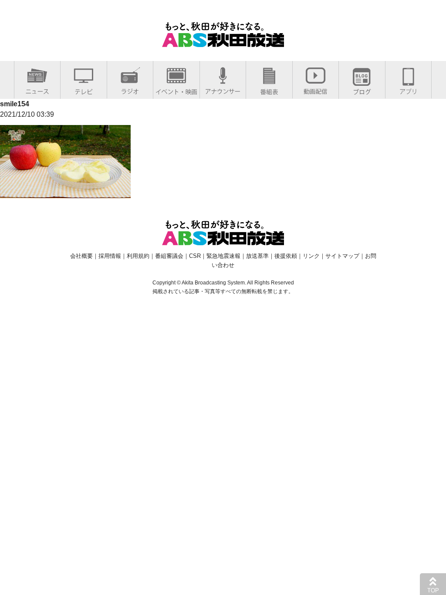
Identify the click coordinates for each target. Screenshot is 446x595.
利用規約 (138, 256)
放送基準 (257, 256)
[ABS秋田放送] (223, 41)
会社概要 (81, 256)
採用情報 (109, 256)
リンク (311, 256)
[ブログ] (362, 90)
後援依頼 (285, 256)
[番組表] (269, 90)
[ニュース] (37, 89)
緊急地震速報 (223, 256)
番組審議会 (169, 256)
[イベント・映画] (176, 90)
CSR (195, 256)
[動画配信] (315, 89)
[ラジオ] (130, 89)
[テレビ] (84, 90)
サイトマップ (342, 256)
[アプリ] (408, 89)
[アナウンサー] (223, 89)
